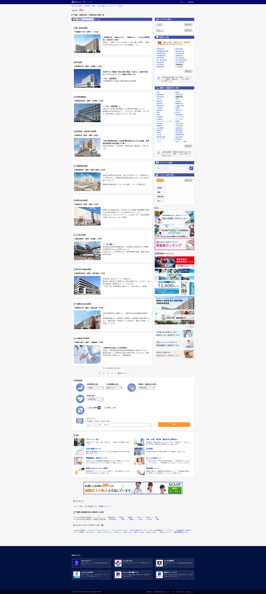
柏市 (156, 517)
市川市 (139, 517)
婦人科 (177, 112)
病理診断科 (179, 130)
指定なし (160, 30)
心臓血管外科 (179, 106)
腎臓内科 (160, 126)
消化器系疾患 (179, 53)
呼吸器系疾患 (179, 51)
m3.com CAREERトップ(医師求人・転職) (83, 6)
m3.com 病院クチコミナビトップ (106, 6)
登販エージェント (165, 532)
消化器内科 (160, 97)
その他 (159, 135)
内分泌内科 (179, 126)
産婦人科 (178, 110)
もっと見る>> (189, 326)
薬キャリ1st (128, 532)
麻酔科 (177, 121)
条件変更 (160, 180)
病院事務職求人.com (181, 532)
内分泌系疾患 (179, 58)
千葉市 (121, 517)
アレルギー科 (179, 117)
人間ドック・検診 (181, 141)
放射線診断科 (179, 135)
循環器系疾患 (161, 53)
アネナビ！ (170, 530)
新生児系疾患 (179, 62)
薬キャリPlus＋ (152, 532)
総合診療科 (179, 137)
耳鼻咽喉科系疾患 (162, 51)
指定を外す (188, 24)
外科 (176, 99)
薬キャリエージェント (105, 532)
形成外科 (178, 101)
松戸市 (148, 517)
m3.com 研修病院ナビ (157, 530)
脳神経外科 (179, 103)
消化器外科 (179, 123)
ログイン (183, 2)
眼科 (158, 114)
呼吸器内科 (179, 94)
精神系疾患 (160, 67)
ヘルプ (173, 592)
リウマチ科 (179, 119)
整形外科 (160, 101)
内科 (158, 92)
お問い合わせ (180, 592)
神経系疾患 (160, 49)
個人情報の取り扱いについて (161, 592)
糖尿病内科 (179, 128)
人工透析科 (160, 128)
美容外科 (160, 103)
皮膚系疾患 (179, 55)
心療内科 (160, 119)
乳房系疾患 (160, 58)
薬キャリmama (139, 532)
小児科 (159, 99)
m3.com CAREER (79, 530)
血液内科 (160, 123)
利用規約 (149, 592)
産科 (158, 112)
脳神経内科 (160, 94)
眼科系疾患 (179, 49)
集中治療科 (179, 132)
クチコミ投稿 (78, 506)
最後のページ (122, 373)
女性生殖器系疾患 (181, 60)
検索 (174, 424)
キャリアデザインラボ (120, 530)
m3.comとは (189, 592)
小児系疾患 (160, 64)
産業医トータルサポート (87, 532)
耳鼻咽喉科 (179, 114)
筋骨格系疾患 (161, 55)
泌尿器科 (160, 110)
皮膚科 (177, 108)
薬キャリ (118, 532)
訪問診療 (178, 139)
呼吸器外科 (160, 106)
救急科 (159, 132)
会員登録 (190, 2)
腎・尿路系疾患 (162, 60)
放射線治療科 (161, 137)
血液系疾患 (160, 62)
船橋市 (130, 517)
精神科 (177, 92)
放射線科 (160, 117)
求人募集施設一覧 (91, 506)
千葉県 (159, 24)
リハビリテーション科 (164, 121)
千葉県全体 (111, 517)
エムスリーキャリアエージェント (99, 530)
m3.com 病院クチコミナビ (138, 530)
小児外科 (160, 108)
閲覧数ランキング (105, 506)
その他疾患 (179, 67)
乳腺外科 (160, 130)
